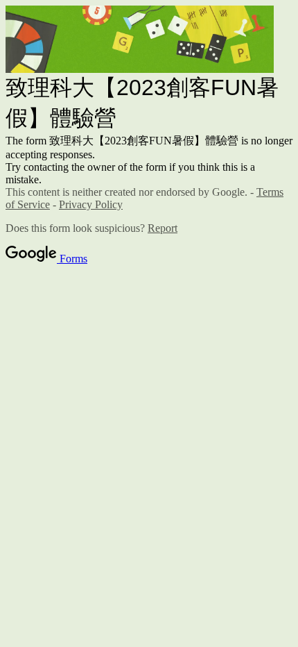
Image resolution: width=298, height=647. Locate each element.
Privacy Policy (91, 204)
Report (162, 228)
